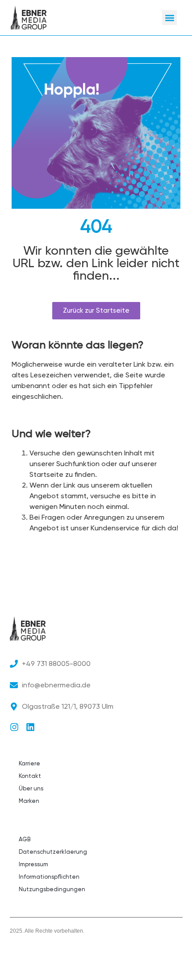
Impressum (33, 864)
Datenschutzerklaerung (53, 851)
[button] (169, 17)
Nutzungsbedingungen (52, 889)
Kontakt (30, 776)
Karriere (29, 763)
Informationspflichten (49, 876)
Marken (29, 801)
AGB (24, 839)
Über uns (31, 788)
